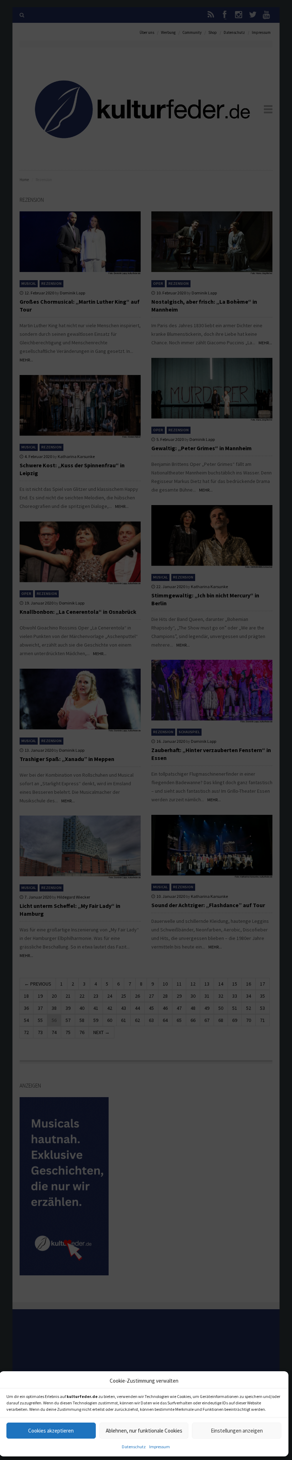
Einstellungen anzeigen (237, 1430)
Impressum (159, 1446)
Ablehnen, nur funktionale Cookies (144, 1430)
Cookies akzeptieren (51, 1430)
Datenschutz (134, 1446)
